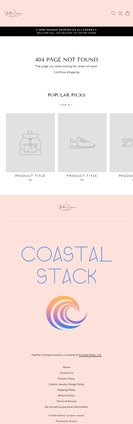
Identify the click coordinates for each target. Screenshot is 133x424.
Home (66, 367)
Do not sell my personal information (66, 406)
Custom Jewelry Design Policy (67, 384)
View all (66, 104)
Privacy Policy (66, 378)
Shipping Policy (66, 389)
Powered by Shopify (66, 421)
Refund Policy (66, 395)
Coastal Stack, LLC (90, 354)
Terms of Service (66, 401)
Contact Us (66, 372)
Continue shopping (66, 72)
